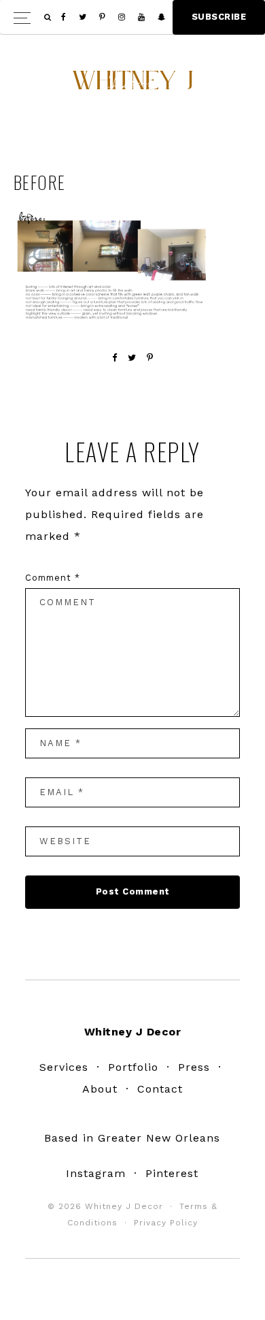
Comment (52, 578)
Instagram (96, 1173)
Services (63, 1067)
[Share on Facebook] (115, 358)
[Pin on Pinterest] (150, 358)
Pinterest (171, 1173)
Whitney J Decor (132, 85)
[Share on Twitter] (132, 358)
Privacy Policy (166, 1222)
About (100, 1088)
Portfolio (133, 1067)
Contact (160, 1088)
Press (194, 1067)
